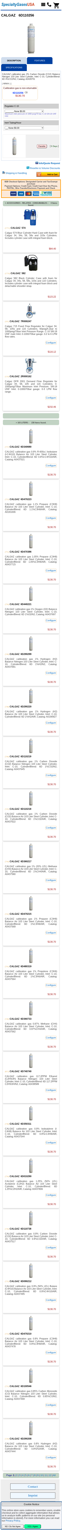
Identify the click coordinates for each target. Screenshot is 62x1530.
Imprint (32, 1495)
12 (50, 1475)
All (54, 1475)
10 (41, 1475)
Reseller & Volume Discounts (45, 168)
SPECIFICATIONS (14, 67)
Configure (51, 342)
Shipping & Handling (16, 173)
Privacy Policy (13, 1520)
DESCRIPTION (14, 60)
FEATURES (39, 60)
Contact (33, 1486)
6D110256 (18, 93)
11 (46, 1475)
